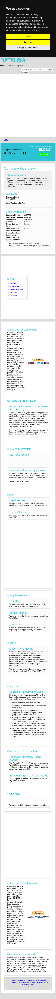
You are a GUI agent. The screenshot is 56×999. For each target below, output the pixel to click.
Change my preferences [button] (28, 47)
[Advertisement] (28, 105)
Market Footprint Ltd (26, 980)
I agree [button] (28, 37)
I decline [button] (28, 42)
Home (6, 140)
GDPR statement (40, 980)
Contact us (12, 982)
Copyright (12, 980)
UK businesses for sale (26, 982)
